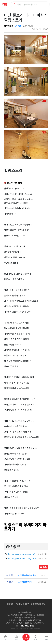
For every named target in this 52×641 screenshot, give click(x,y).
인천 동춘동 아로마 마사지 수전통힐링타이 (27, 575)
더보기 (46, 639)
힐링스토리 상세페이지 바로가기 (25, 527)
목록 (44, 567)
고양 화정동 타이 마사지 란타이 (27, 581)
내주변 (26, 638)
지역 (35, 639)
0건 (19, 26)
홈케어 (16, 639)
